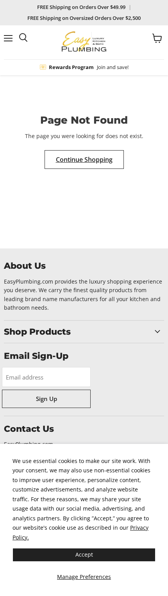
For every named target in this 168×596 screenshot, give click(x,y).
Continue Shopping (84, 159)
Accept (84, 554)
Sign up (46, 399)
